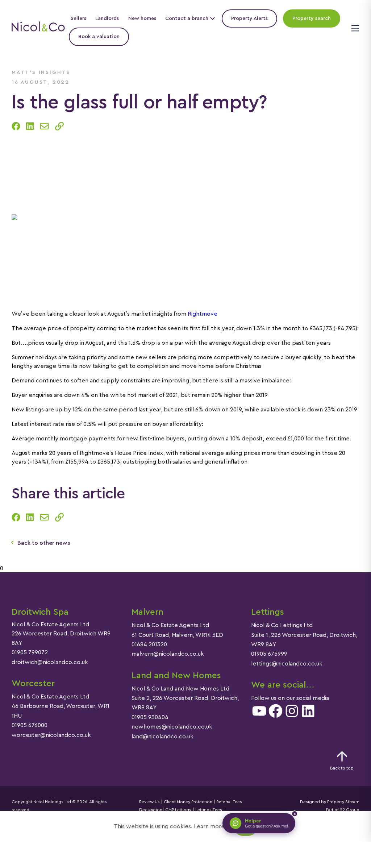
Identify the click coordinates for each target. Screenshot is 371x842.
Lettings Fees (208, 810)
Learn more (209, 826)
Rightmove (202, 314)
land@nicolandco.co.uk (162, 736)
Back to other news (43, 543)
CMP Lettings (177, 810)
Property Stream (342, 802)
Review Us (149, 802)
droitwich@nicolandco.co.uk (50, 662)
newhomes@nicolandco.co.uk (172, 727)
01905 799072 (30, 652)
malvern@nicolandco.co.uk (168, 654)
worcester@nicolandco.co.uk (51, 735)
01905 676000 (29, 725)
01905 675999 (269, 654)
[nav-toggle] (354, 27)
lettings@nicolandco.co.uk (286, 664)
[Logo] (38, 27)
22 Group (349, 810)
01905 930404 (150, 717)
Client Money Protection (188, 802)
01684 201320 (149, 644)
